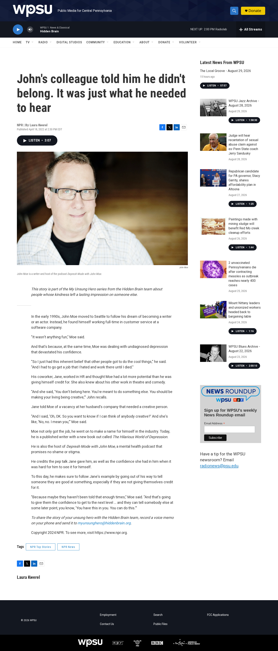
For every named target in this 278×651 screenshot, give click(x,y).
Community (95, 42)
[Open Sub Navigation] (32, 42)
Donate (254, 11)
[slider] (36, 29)
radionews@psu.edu (219, 465)
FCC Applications (218, 614)
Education (122, 42)
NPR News (68, 547)
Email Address (214, 423)
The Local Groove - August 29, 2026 (225, 71)
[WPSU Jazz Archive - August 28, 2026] (213, 107)
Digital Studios (69, 42)
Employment (108, 614)
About (144, 42)
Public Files (160, 624)
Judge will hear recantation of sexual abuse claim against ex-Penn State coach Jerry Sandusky (243, 144)
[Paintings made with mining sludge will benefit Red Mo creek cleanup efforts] (213, 226)
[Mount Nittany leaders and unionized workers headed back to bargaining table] (213, 309)
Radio (43, 42)
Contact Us (107, 624)
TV (28, 42)
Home (17, 42)
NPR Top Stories (40, 547)
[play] (18, 29)
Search (158, 614)
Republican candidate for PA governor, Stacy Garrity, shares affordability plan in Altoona (244, 180)
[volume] (30, 29)
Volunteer (188, 42)
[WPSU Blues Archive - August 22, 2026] (213, 353)
